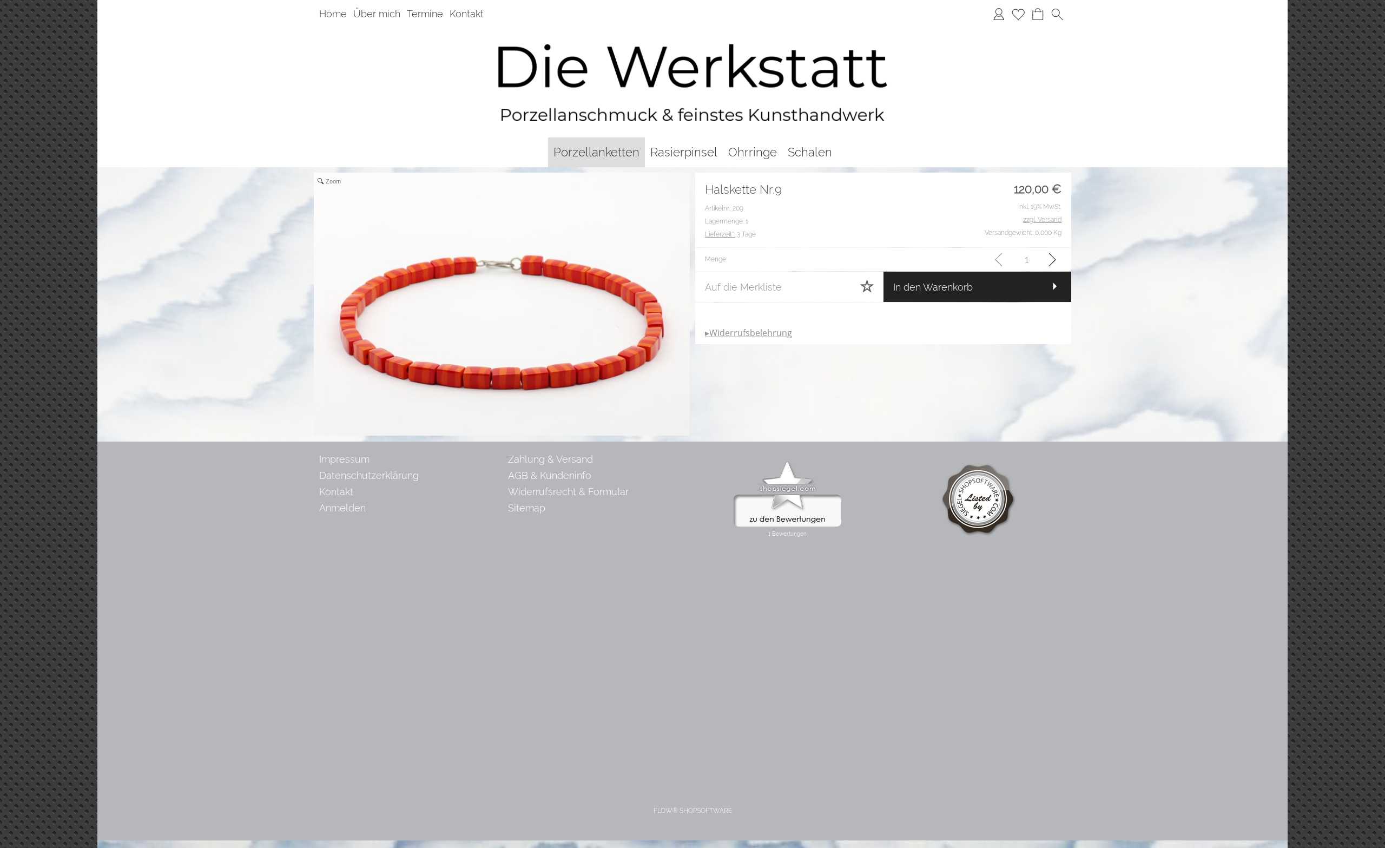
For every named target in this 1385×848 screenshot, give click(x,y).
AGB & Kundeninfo (549, 475)
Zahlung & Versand (550, 459)
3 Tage (730, 234)
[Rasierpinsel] (684, 152)
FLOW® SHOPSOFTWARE (693, 810)
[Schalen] (809, 152)
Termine (425, 13)
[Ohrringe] (752, 152)
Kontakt (467, 13)
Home (333, 13)
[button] (1057, 14)
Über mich (376, 13)
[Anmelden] (999, 14)
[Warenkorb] (1038, 14)
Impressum (344, 459)
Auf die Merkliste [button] (743, 287)
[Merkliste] (1018, 14)
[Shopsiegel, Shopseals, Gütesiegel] (787, 464)
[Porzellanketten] (596, 152)
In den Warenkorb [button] (933, 287)
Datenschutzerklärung (369, 475)
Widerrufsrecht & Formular (568, 491)
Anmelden (342, 508)
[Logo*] (692, 32)
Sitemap (526, 508)
